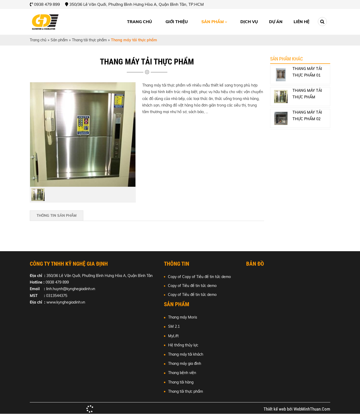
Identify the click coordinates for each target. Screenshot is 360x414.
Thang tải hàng (180, 382)
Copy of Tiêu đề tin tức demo (192, 285)
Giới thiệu (177, 21)
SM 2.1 (174, 326)
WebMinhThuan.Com (312, 409)
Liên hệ (301, 21)
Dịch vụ (249, 21)
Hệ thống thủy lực (183, 345)
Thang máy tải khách (185, 354)
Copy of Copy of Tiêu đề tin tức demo (199, 276)
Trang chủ (139, 21)
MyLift (173, 336)
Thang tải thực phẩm (89, 40)
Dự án (276, 21)
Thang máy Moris (182, 317)
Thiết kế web (275, 409)
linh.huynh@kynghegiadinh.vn (70, 288)
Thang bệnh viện (182, 372)
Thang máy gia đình (184, 363)
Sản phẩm (212, 21)
